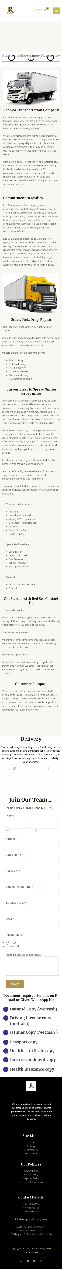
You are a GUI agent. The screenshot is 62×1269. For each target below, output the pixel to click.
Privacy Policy (31, 1170)
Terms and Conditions (31, 1182)
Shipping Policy (31, 1178)
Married (14, 946)
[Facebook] (28, 1261)
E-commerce (31, 1149)
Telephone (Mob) (16, 902)
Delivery (31, 1146)
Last (36, 830)
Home (31, 1142)
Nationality (13, 870)
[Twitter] (34, 1261)
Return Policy (31, 1174)
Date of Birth (14, 854)
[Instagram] (41, 1261)
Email (10, 918)
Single (13, 942)
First (8, 830)
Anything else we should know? (23, 954)
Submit (15, 984)
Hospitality (31, 1153)
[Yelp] (21, 1261)
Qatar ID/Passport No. (19, 886)
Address (11, 838)
